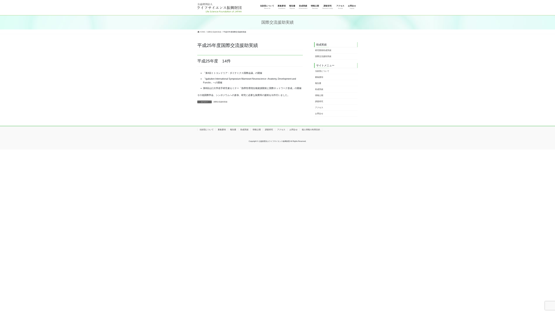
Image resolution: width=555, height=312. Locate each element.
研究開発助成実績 (323, 50)
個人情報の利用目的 (311, 129)
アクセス (319, 107)
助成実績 (319, 89)
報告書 (318, 83)
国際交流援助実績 (220, 102)
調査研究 (319, 101)
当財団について (322, 71)
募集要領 (319, 77)
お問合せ (319, 113)
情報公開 (319, 95)
